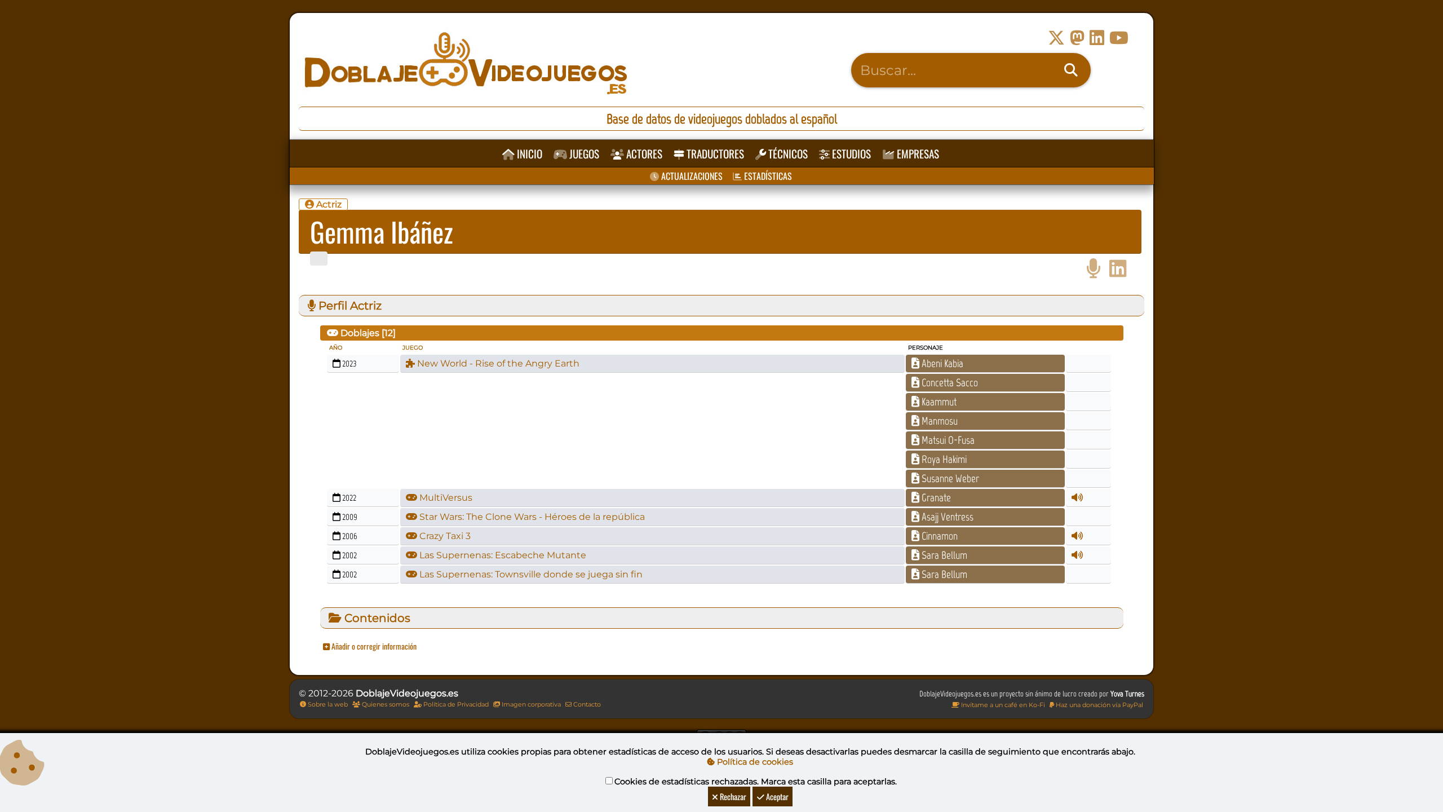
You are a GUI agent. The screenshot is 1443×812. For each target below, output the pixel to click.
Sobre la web (327, 704)
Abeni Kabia (941, 363)
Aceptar (776, 796)
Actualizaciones (691, 176)
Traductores (714, 153)
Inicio (528, 153)
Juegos (583, 153)
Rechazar (732, 796)
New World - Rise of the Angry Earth (497, 363)
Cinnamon (938, 535)
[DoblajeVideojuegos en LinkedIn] (1097, 38)
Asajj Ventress (946, 516)
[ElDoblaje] (1093, 268)
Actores (643, 153)
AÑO (335, 347)
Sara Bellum (943, 555)
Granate (935, 497)
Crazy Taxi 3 (444, 536)
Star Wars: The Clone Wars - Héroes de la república (531, 516)
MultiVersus (444, 497)
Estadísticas (767, 176)
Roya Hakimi (943, 459)
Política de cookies (754, 762)
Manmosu (938, 420)
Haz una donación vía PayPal (1098, 705)
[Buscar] (1071, 70)
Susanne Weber (949, 478)
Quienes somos (384, 704)
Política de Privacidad (455, 704)
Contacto (586, 704)
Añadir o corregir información (373, 646)
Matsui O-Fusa (947, 440)
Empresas (917, 153)
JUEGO (412, 347)
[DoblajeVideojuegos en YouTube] (1119, 38)
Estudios (850, 153)
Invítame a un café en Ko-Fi (1002, 705)
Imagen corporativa (530, 704)
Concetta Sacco (948, 382)
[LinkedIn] (1118, 268)
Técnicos (787, 153)
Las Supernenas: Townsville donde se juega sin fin (530, 574)
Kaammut (938, 401)
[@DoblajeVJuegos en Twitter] (1056, 38)
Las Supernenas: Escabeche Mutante (501, 555)
